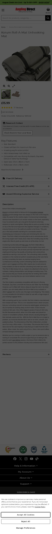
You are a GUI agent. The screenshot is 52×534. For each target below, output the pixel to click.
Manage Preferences (25, 528)
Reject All (25, 521)
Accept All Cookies (25, 515)
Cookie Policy (40, 507)
